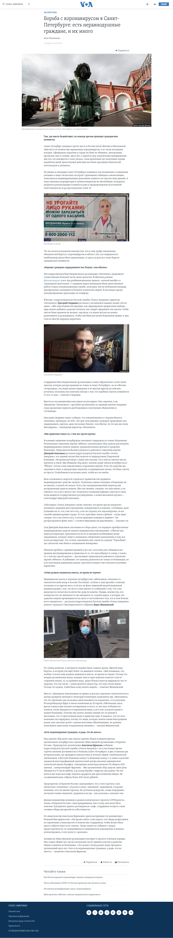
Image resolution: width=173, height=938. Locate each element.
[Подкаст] (119, 912)
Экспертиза (50, 13)
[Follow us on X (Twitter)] (94, 912)
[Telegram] (147, 4)
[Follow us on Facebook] (88, 912)
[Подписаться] (124, 912)
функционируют (52, 280)
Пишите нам (14, 912)
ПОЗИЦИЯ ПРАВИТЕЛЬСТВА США (23, 931)
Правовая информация (18, 916)
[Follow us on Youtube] (101, 912)
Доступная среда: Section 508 (21, 921)
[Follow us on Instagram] (106, 912)
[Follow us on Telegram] (131, 912)
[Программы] (155, 4)
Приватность (14, 926)
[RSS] (113, 912)
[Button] (122, 50)
